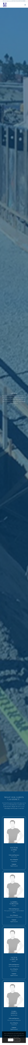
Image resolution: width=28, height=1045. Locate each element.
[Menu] (25, 4)
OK (10, 1039)
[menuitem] (25, 4)
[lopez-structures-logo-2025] (11, 5)
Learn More (17, 1039)
